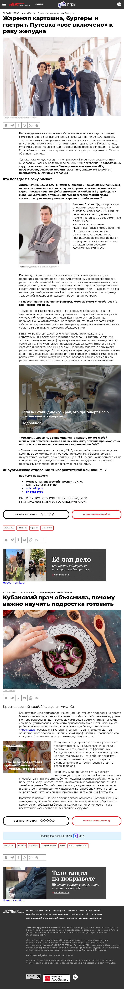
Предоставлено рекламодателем (19, 118)
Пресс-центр (59, 911)
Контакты (97, 915)
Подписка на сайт (80, 915)
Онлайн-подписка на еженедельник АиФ (47, 915)
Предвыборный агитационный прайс (45, 918)
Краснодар (27, 729)
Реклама (72, 911)
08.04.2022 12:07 (11, 13)
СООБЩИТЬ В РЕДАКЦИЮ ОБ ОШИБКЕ (85, 918)
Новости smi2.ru (13, 582)
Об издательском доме (38, 911)
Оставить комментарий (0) (96, 514)
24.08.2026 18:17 (10, 592)
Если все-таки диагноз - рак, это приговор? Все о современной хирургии (65, 414)
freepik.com (9, 690)
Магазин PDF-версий (89, 911)
